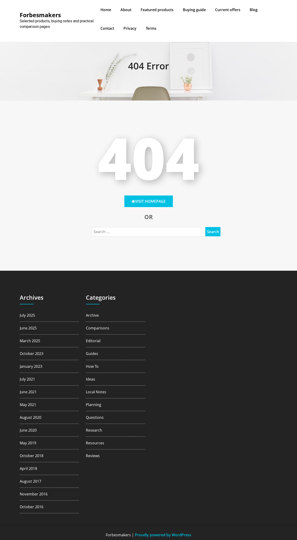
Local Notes (96, 391)
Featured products (157, 9)
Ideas (90, 379)
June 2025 (28, 328)
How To (92, 366)
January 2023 (31, 366)
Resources (95, 443)
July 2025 (27, 315)
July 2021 (27, 379)
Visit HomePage (150, 201)
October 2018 (31, 455)
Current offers (227, 9)
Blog (254, 9)
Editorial (93, 340)
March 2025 (30, 340)
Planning (93, 404)
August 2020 (30, 417)
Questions (95, 417)
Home (105, 9)
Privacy (129, 28)
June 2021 (28, 391)
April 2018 (28, 468)
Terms (151, 28)
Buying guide (194, 9)
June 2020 (28, 430)
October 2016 (31, 506)
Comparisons (97, 328)
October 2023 (31, 353)
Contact (107, 28)
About (125, 9)
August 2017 (30, 481)
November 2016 (34, 494)
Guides (92, 353)
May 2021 (28, 404)
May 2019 (28, 443)
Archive (92, 315)
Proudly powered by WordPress (163, 534)
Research (94, 430)
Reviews (93, 455)
